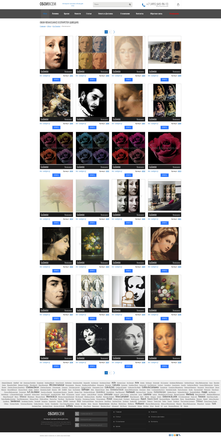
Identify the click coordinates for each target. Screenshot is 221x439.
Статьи (118, 417)
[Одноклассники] (175, 435)
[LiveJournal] (179, 435)
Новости (154, 412)
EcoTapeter (56, 26)
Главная (43, 26)
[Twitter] (172, 435)
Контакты (154, 421)
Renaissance (68, 71)
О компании (120, 421)
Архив (118, 426)
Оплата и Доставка (157, 417)
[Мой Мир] (177, 435)
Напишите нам (85, 419)
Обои (48, 4)
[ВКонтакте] (170, 435)
